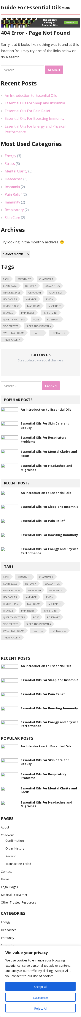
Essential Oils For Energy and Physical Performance (50, 724)
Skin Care (12, 217)
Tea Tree (37, 333)
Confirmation (14, 840)
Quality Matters (14, 319)
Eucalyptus (52, 285)
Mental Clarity (16, 171)
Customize (40, 998)
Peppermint (50, 312)
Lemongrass (11, 306)
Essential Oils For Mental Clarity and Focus (49, 790)
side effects (10, 326)
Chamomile (46, 279)
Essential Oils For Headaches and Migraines (46, 804)
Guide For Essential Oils (31, 7)
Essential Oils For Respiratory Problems (43, 776)
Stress (10, 163)
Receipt (10, 856)
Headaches (13, 179)
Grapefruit (56, 292)
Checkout (7, 835)
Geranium (34, 292)
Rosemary (53, 319)
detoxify (31, 285)
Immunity (12, 202)
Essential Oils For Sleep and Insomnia (35, 103)
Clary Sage (10, 285)
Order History (14, 848)
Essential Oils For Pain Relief (27, 110)
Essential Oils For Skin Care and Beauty (45, 762)
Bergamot (24, 279)
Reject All (40, 1008)
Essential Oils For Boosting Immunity (34, 118)
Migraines (54, 306)
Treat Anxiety (12, 339)
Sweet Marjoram (13, 333)
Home (5, 879)
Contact (6, 871)
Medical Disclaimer (14, 895)
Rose (36, 319)
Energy (10, 155)
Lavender (31, 299)
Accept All (40, 987)
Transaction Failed (18, 864)
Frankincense (11, 292)
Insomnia (12, 186)
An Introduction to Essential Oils (31, 95)
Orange (8, 312)
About (5, 827)
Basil (6, 279)
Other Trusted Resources (18, 902)
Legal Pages (9, 887)
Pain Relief (13, 194)
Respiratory (14, 209)
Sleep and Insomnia (38, 326)
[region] (40, 981)
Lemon (49, 299)
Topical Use (58, 333)
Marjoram (33, 306)
